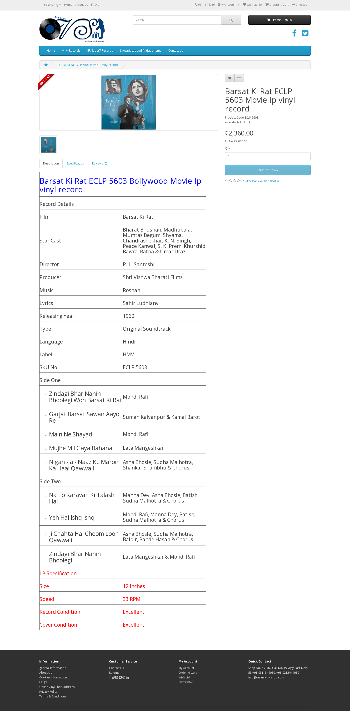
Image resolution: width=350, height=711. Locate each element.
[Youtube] (117, 677)
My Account (186, 668)
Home (68, 5)
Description (51, 163)
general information (52, 668)
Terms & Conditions (52, 696)
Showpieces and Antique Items (140, 50)
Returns (114, 673)
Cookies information (53, 677)
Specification (75, 163)
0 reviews (251, 181)
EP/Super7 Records (100, 50)
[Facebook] (294, 35)
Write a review (269, 181)
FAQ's (95, 5)
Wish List (184, 677)
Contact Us (175, 50)
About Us (81, 5)
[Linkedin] (127, 677)
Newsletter (186, 682)
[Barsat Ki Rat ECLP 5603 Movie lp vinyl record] (128, 102)
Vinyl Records (71, 50)
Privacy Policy (48, 692)
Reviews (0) (99, 163)
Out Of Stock (267, 170)
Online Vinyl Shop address (57, 687)
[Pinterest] (123, 677)
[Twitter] (305, 35)
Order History (188, 673)
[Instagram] (113, 677)
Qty (227, 148)
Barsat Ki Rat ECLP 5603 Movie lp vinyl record (88, 65)
